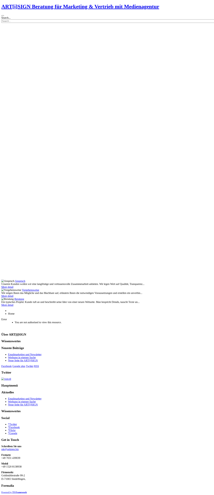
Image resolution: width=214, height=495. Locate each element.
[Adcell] (6, 379)
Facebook (6, 366)
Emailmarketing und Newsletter (24, 354)
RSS (36, 366)
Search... (6, 17)
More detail (7, 287)
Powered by (14, 492)
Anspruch (20, 281)
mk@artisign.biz (10, 449)
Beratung (19, 299)
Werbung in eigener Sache (22, 357)
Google (12, 433)
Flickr (12, 430)
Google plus (18, 366)
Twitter (29, 366)
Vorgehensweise (30, 290)
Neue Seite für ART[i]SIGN (23, 360)
